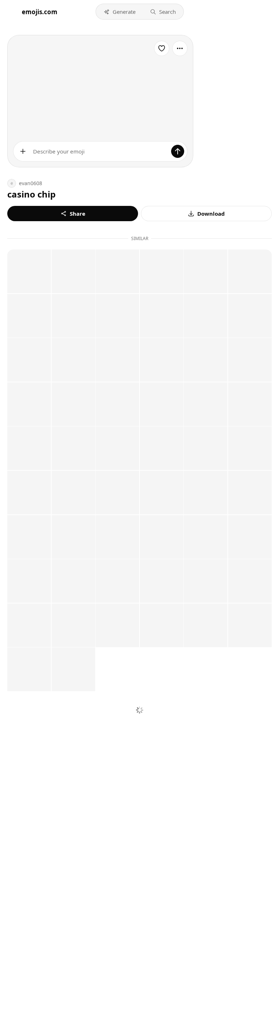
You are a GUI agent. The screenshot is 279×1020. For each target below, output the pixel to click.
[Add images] (22, 151)
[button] (119, 11)
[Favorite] (161, 48)
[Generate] (177, 151)
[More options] (179, 48)
